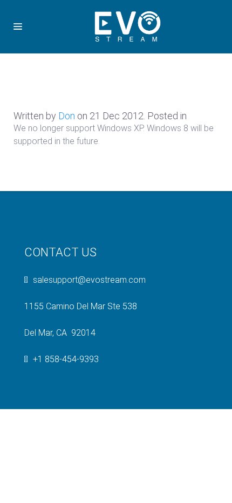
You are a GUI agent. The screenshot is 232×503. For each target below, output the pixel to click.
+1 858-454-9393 (66, 359)
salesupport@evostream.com (89, 280)
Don (66, 115)
